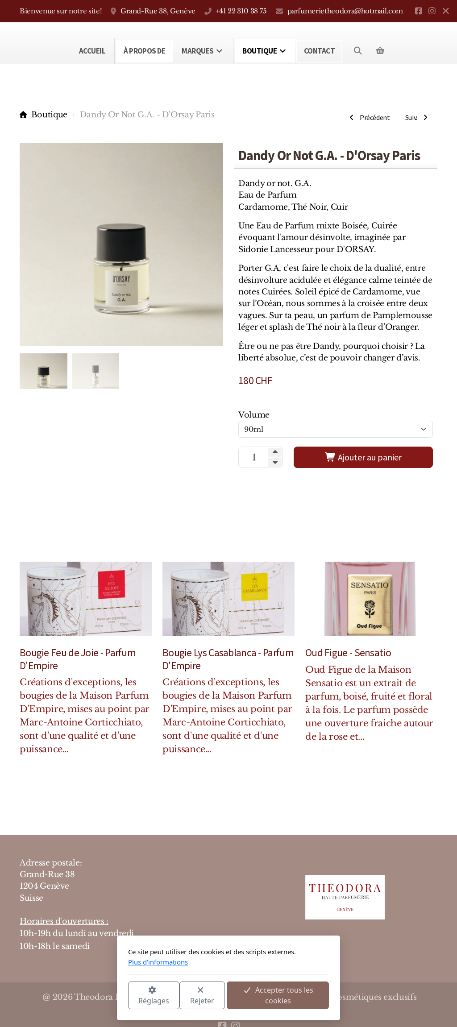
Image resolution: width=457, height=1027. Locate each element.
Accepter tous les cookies (284, 995)
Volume (254, 415)
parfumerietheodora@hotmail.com (345, 11)
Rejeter (202, 1001)
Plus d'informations (158, 961)
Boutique (49, 115)
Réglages (153, 1001)
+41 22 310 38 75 (241, 11)
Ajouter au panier (369, 457)
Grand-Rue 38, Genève (157, 11)
